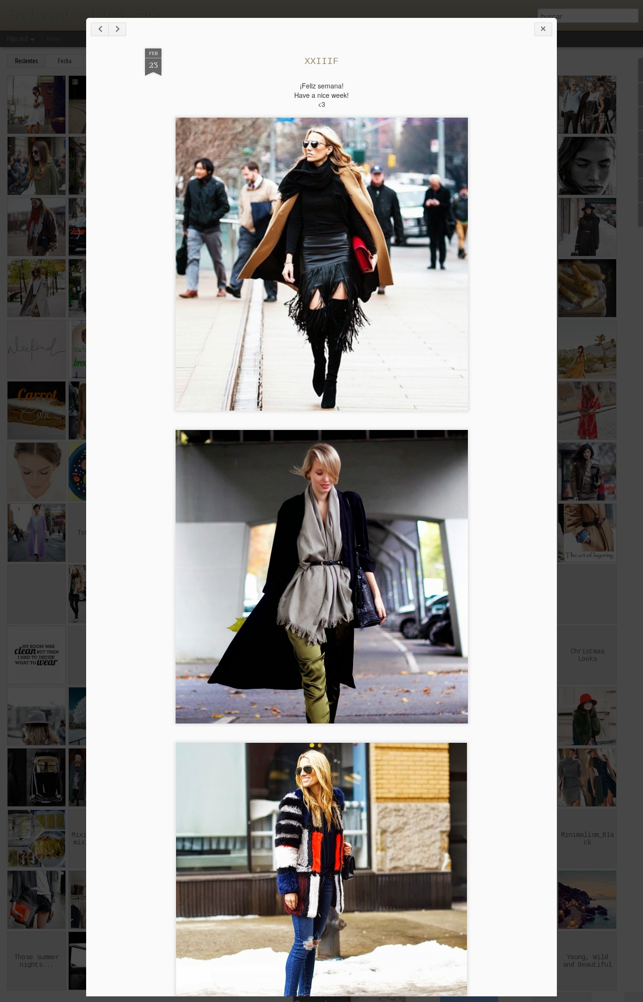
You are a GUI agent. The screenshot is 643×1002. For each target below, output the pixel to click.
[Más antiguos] (117, 29)
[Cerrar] (543, 29)
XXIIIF (321, 61)
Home (54, 39)
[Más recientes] (100, 29)
